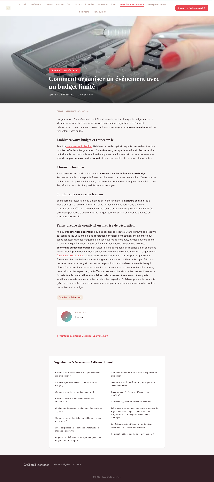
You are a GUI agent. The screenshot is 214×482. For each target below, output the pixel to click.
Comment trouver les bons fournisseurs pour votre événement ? (134, 374)
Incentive (89, 4)
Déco (69, 4)
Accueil (22, 4)
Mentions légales (62, 464)
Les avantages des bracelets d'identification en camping (76, 384)
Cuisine (59, 4)
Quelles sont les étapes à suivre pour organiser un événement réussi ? (133, 384)
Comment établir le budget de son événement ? (132, 434)
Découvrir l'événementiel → (191, 8)
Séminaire (84, 11)
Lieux (114, 4)
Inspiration (103, 4)
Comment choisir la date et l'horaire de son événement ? (74, 400)
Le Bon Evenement (36, 464)
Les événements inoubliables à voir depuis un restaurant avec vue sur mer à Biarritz (132, 425)
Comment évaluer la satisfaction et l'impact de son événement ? (78, 419)
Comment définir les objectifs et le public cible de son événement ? (77, 374)
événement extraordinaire (71, 255)
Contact (77, 464)
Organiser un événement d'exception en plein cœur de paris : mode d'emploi (78, 439)
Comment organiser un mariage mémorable (75, 392)
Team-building (99, 11)
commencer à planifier (79, 146)
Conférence (35, 4)
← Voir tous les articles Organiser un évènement (82, 335)
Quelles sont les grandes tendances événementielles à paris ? (78, 409)
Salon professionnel (157, 4)
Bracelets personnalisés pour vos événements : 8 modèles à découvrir (77, 429)
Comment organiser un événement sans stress (131, 401)
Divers (78, 4)
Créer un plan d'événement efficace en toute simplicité (131, 393)
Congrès (49, 4)
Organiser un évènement (132, 4)
